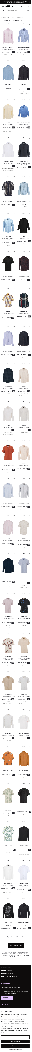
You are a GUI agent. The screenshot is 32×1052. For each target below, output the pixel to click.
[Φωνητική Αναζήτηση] (27, 10)
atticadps (7, 1004)
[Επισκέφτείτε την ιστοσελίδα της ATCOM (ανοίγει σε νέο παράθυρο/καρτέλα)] (15, 1049)
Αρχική (3, 17)
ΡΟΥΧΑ (13, 17)
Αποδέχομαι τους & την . (16, 992)
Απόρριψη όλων (15, 1041)
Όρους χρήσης (16, 991)
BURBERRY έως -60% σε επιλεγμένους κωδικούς (15, 1)
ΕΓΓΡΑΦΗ (6, 997)
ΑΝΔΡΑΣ (8, 17)
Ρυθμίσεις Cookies (14, 1037)
